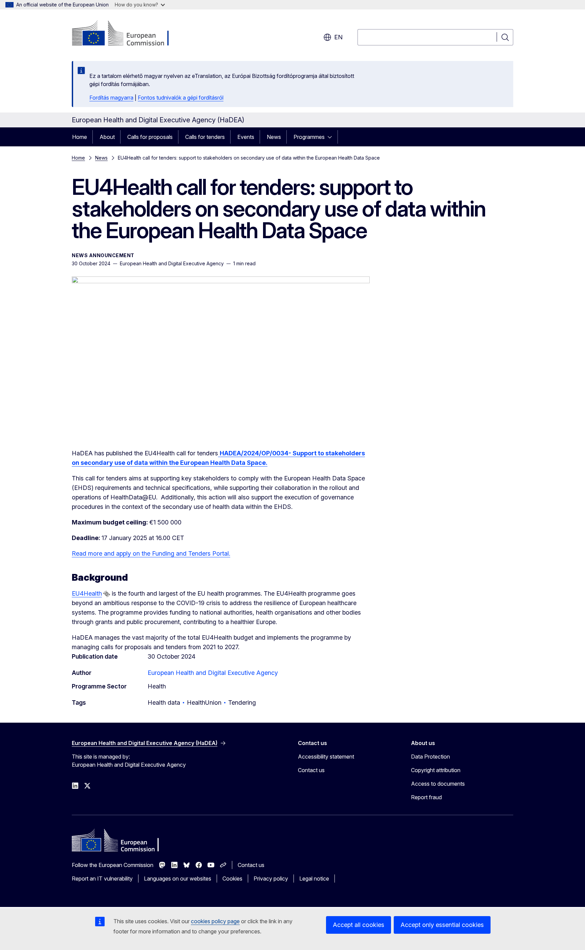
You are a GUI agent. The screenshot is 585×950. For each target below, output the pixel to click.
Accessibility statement (326, 756)
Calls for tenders (205, 136)
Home (79, 136)
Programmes (309, 136)
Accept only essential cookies (442, 924)
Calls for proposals (150, 136)
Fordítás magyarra (111, 97)
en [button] (338, 37)
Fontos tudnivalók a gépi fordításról (180, 97)
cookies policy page (215, 921)
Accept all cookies (358, 924)
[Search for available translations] (106, 594)
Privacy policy (271, 878)
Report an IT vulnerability (102, 878)
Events (245, 136)
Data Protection (430, 756)
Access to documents (438, 783)
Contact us (311, 770)
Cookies (232, 878)
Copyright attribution (435, 770)
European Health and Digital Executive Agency (213, 672)
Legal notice (314, 878)
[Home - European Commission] (126, 33)
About (107, 136)
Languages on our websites (177, 878)
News (274, 136)
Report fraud (426, 797)
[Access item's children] (332, 136)
